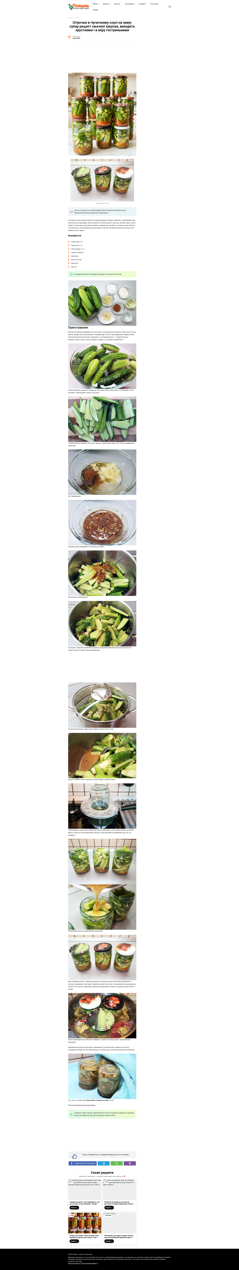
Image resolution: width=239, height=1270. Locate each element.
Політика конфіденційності (89, 1263)
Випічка (95, 4)
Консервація (129, 4)
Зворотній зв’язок (74, 1263)
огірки (103, 220)
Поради (95, 10)
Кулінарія (142, 4)
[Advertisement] (102, 57)
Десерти (106, 4)
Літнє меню (154, 4)
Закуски (117, 4)
